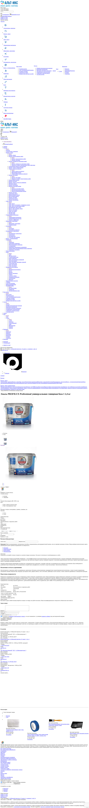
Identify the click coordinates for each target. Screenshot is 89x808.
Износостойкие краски (49, 386)
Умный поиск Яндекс (6, 778)
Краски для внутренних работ (19, 158)
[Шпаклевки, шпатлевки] (10, 48)
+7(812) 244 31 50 (5, 667)
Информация (4, 761)
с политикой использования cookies (21, 806)
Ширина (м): (22, 541)
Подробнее (8, 734)
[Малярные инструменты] (10, 88)
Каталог (8, 150)
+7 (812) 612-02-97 (5, 645)
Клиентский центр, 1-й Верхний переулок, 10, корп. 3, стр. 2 (15, 639)
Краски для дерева (16, 177)
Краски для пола (41, 388)
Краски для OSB (30, 386)
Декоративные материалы (15, 217)
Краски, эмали (12, 155)
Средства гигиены (40, 383)
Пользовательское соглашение (8, 757)
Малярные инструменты (15, 269)
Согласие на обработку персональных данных (11, 769)
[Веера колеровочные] (10, 110)
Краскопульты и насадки (26, 383)
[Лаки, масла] (10, 37)
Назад (7, 149)
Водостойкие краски (39, 386)
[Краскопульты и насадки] (10, 93)
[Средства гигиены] (10, 105)
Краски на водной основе (18, 188)
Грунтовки (11, 228)
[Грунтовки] (10, 54)
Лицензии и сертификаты (7, 777)
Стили (10, 320)
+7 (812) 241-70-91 (5, 656)
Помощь (3, 771)
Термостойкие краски (50, 388)
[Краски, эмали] (10, 31)
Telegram (7, 373)
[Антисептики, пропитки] (10, 25)
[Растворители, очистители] (10, 59)
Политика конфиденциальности (8, 758)
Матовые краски (4, 386)
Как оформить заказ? (5, 762)
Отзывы (2, 756)
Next (4, 445)
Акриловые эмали (59, 386)
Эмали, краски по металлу (18, 171)
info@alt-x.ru (5, 350)
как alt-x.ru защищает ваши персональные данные (52, 806)
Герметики (11, 242)
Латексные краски (22, 386)
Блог (7, 316)
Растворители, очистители (15, 233)
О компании (3, 751)
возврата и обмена (46, 616)
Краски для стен (67, 386)
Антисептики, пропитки (6, 381)
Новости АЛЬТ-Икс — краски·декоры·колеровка (14, 782)
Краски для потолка (13, 386)
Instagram (24, 371)
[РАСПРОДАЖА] (10, 116)
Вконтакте (7, 353)
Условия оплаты (4, 764)
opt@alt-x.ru (3, 648)
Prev (2, 445)
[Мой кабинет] (1, 133)
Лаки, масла (12, 203)
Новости (3, 753)
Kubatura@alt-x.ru (5, 670)
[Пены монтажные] (10, 76)
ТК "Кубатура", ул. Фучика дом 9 (8, 661)
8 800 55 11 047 (4, 17)
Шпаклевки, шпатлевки (14, 223)
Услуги (7, 304)
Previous (8, 715)
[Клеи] (10, 82)
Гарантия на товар (5, 768)
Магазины (3, 752)
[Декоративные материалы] (10, 42)
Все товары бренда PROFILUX (8, 749)
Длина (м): (3, 541)
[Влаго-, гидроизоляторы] (10, 65)
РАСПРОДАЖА (13, 288)
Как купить (9, 294)
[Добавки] (10, 99)
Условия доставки (5, 766)
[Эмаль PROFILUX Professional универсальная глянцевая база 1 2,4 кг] (18, 431)
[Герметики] (10, 71)
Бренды (2, 774)
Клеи (10, 254)
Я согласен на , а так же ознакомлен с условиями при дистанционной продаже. (33, 616)
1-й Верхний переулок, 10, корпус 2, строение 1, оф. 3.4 (23, 349)
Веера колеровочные (49, 383)
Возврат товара (4, 767)
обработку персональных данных (17, 616)
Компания (8, 331)
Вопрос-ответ (4, 773)
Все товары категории (6, 748)
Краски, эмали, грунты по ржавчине (28, 388)
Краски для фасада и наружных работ (21, 163)
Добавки (34, 383)
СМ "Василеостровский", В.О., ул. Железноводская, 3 (13, 650)
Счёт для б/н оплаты (5, 763)
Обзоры (2, 775)
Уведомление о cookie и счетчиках (9, 759)
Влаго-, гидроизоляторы (72, 381)
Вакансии (3, 754)
